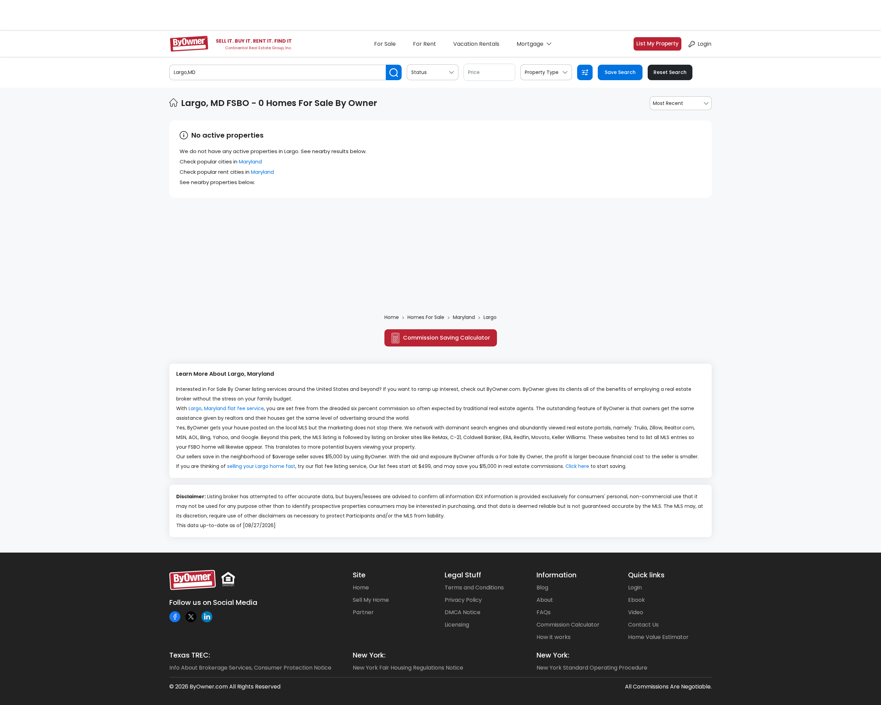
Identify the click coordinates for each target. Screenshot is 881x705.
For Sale (385, 44)
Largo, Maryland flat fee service (226, 408)
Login (704, 44)
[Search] (394, 72)
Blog (542, 587)
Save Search (620, 72)
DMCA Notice (462, 612)
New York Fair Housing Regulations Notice (408, 668)
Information (556, 575)
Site (359, 575)
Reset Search (670, 72)
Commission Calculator (568, 625)
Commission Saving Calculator (446, 338)
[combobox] (681, 103)
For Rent (424, 44)
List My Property (657, 43)
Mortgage (530, 44)
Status (419, 72)
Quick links (646, 575)
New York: (369, 655)
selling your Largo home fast (261, 466)
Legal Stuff (463, 575)
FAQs (544, 612)
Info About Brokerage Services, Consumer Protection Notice (250, 668)
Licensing (457, 625)
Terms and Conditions (474, 587)
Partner (363, 612)
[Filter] (585, 72)
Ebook (636, 600)
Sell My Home (371, 600)
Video (635, 612)
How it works (554, 637)
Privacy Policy (463, 600)
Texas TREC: (189, 655)
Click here (577, 466)
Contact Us (643, 625)
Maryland (250, 161)
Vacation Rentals (476, 44)
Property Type (542, 72)
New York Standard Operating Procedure (592, 668)
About (545, 600)
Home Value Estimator (658, 637)
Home (361, 587)
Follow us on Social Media (213, 602)
